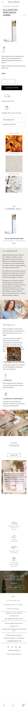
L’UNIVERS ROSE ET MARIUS (13, 605)
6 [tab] (18, 501)
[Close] (21, 347)
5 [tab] (16, 501)
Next (23, 223)
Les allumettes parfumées (11, 6)
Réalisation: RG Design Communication (14, 654)
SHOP (13, 596)
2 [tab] (11, 501)
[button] (11, 87)
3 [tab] (13, 501)
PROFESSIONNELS (13, 609)
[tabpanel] (14, 477)
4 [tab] (15, 501)
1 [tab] (10, 501)
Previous (5, 223)
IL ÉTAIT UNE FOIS (13, 600)
